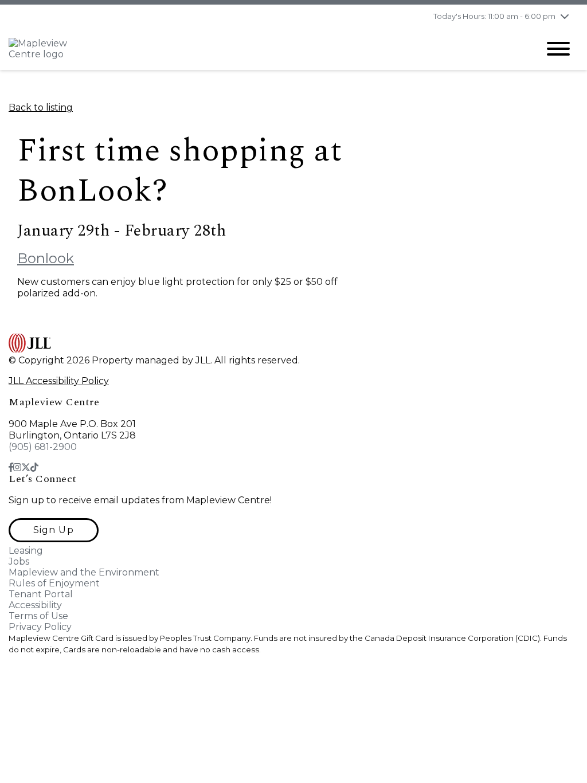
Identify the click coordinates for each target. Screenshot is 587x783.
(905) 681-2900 (43, 446)
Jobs (19, 561)
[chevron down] (564, 16)
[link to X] (25, 467)
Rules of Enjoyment (54, 583)
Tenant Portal (41, 594)
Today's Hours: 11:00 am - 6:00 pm (494, 16)
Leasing (26, 550)
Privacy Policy (40, 626)
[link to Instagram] (17, 467)
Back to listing (41, 107)
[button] (54, 530)
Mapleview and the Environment (84, 572)
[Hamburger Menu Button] (558, 48)
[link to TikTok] (34, 467)
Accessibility (35, 605)
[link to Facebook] (11, 467)
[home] (265, 49)
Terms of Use (38, 615)
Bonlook (45, 258)
